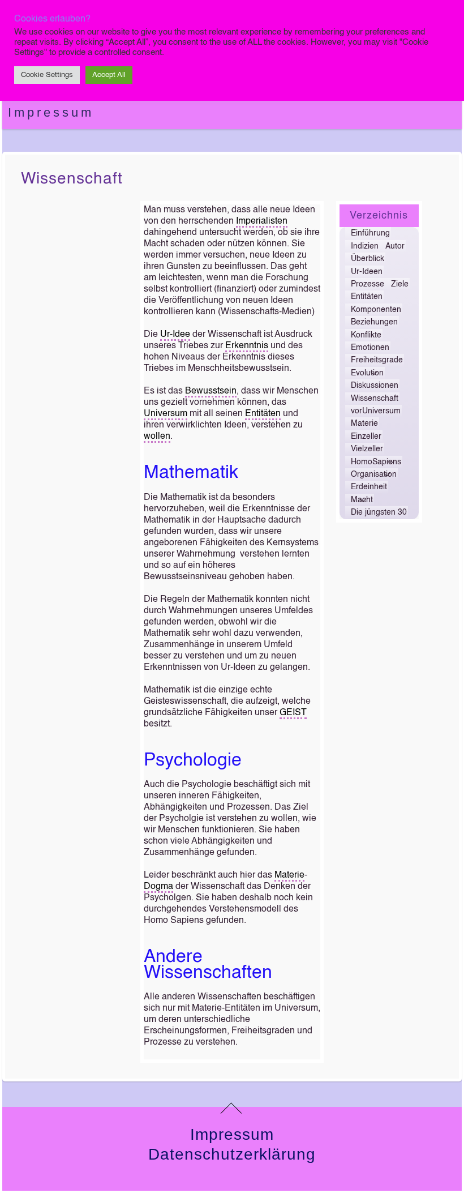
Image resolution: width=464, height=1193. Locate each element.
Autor (395, 246)
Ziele (400, 284)
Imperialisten (261, 221)
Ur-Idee (175, 334)
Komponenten (376, 310)
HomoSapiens (376, 462)
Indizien (365, 246)
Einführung (370, 233)
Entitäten (263, 413)
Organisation (374, 474)
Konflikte (366, 335)
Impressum (51, 112)
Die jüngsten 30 (379, 512)
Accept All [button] (109, 75)
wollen (157, 436)
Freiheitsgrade (377, 360)
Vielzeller (367, 449)
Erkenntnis (246, 345)
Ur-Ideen (367, 272)
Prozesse (367, 284)
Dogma (158, 886)
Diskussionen (374, 386)
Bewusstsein (211, 391)
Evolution (367, 373)
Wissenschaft (72, 179)
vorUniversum (376, 411)
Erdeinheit (369, 487)
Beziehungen (374, 322)
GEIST (293, 712)
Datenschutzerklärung (232, 1154)
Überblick (367, 259)
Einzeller (366, 437)
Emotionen (370, 348)
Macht (362, 500)
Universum (165, 413)
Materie (289, 875)
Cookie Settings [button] (47, 75)
